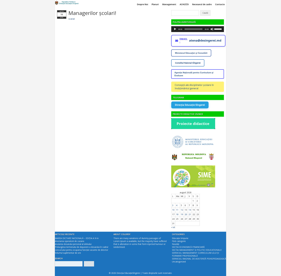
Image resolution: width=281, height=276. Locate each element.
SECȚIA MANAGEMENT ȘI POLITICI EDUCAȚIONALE (197, 250)
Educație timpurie (180, 238)
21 (190, 214)
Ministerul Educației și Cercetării (191, 53)
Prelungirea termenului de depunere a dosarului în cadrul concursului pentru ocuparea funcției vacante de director (81, 248)
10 (173, 209)
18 (177, 214)
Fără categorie (179, 241)
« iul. (173, 227)
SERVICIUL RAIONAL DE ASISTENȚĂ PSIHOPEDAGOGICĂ (199, 258)
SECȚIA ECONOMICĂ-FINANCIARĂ (188, 247)
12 (182, 209)
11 (177, 209)
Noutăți (175, 244)
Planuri (155, 4)
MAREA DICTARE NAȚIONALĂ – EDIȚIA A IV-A (76, 238)
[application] (197, 29)
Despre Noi (142, 4)
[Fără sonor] (211, 29)
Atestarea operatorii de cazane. (70, 241)
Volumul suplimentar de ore (68, 252)
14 (190, 209)
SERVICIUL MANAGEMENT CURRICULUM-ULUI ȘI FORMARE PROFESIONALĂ (195, 254)
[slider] (218, 28)
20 (186, 214)
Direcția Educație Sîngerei (190, 104)
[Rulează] (175, 29)
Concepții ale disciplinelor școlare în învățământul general (194, 86)
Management (169, 4)
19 (182, 214)
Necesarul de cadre (202, 4)
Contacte (220, 4)
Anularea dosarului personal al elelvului (73, 244)
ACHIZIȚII (184, 4)
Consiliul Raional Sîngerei (188, 62)
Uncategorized (179, 261)
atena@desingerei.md (205, 40)
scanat (71, 18)
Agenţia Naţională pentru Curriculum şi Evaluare (193, 74)
